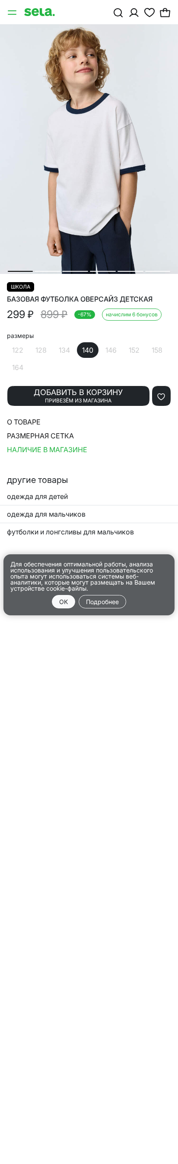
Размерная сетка (40, 435)
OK (63, 601)
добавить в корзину (78, 396)
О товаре (24, 422)
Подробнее (102, 601)
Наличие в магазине (47, 449)
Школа (20, 286)
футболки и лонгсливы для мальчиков (70, 531)
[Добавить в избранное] (161, 396)
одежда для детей (37, 496)
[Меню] (13, 12)
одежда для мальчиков (46, 514)
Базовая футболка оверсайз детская (80, 299)
